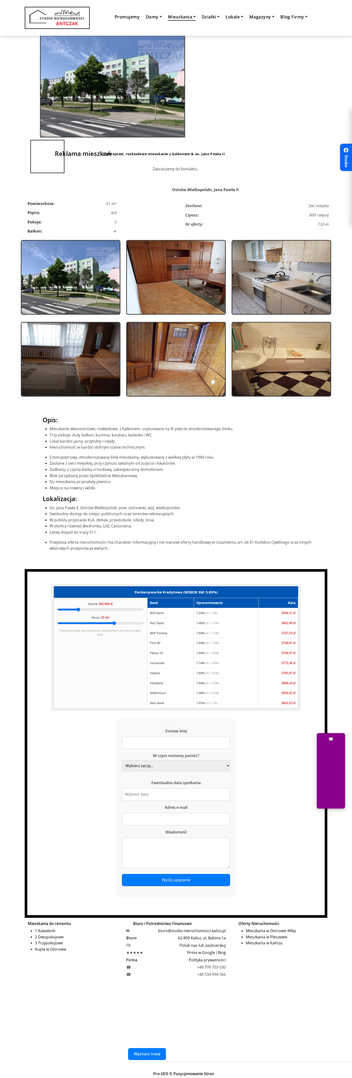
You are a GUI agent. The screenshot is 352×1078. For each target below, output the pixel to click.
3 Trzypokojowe (49, 943)
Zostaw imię (176, 731)
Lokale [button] (233, 17)
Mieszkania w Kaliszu (264, 943)
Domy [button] (152, 17)
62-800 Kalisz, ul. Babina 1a (202, 938)
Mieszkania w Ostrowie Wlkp (271, 930)
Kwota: (100, 604)
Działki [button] (209, 17)
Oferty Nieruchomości (258, 923)
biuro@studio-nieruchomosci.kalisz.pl (192, 930)
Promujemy (127, 17)
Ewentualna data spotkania (176, 782)
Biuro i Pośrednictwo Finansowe (162, 923)
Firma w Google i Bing (206, 952)
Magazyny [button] (260, 17)
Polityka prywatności (207, 960)
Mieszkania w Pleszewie (266, 937)
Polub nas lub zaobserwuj (203, 945)
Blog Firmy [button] (292, 17)
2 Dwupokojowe (49, 937)
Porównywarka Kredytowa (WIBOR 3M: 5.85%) (176, 592)
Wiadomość (176, 832)
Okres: (100, 617)
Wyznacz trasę (147, 1053)
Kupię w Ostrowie (50, 949)
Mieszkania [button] (180, 17)
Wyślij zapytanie (176, 880)
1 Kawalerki (45, 930)
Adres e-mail (176, 807)
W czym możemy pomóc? (176, 755)
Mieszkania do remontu (49, 923)
